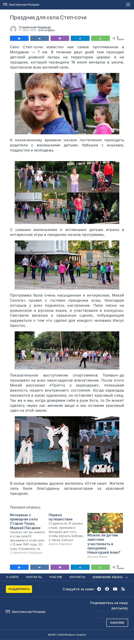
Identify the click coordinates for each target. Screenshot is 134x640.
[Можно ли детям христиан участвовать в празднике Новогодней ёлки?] (105, 523)
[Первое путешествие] (68, 531)
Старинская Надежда (35, 27)
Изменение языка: (108, 577)
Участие (55, 577)
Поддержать (19, 589)
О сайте (12, 577)
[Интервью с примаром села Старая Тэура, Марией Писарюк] (29, 535)
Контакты (34, 577)
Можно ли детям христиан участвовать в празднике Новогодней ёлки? (103, 543)
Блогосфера (46, 30)
